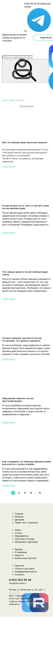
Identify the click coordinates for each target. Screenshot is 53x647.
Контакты (19, 574)
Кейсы (18, 530)
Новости (19, 555)
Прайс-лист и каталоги (26, 522)
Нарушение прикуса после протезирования (18, 399)
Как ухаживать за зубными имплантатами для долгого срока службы (26, 463)
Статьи (18, 533)
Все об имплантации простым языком (24, 143)
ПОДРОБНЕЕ (8, 167)
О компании (21, 552)
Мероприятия (21, 536)
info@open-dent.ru (17, 583)
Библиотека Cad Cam (26, 558)
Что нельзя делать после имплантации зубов (25, 273)
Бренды (19, 549)
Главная (19, 513)
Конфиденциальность (26, 571)
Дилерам (19, 519)
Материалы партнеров (26, 542)
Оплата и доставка (24, 568)
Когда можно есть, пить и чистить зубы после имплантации (25, 207)
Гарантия (19, 565)
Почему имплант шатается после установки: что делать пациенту (22, 339)
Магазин (19, 516)
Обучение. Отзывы (24, 539)
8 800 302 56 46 (32, 3)
